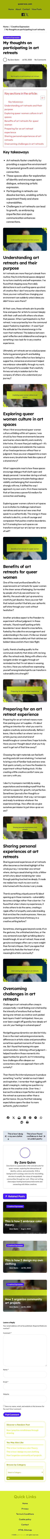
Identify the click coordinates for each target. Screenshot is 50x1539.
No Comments (40, 60)
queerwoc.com (25, 4)
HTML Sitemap (25, 1530)
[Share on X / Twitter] (26, 14)
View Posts (37, 9)
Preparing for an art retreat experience (18, 130)
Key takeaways (15, 101)
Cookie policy (25, 1519)
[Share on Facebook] (23, 14)
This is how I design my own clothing (23, 1451)
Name (6, 1370)
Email (5, 1382)
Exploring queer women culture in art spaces (23, 115)
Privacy (25, 1508)
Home (11, 9)
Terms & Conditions (25, 1514)
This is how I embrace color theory (22, 1448)
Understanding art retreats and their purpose (23, 107)
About (18, 9)
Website (6, 1394)
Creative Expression (12, 37)
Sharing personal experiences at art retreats (22, 138)
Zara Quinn (27, 1162)
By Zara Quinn (13, 60)
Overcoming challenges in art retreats (24, 143)
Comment (7, 1333)
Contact (26, 9)
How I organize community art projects (24, 1455)
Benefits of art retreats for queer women (21, 122)
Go (8, 1478)
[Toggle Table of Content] (41, 98)
